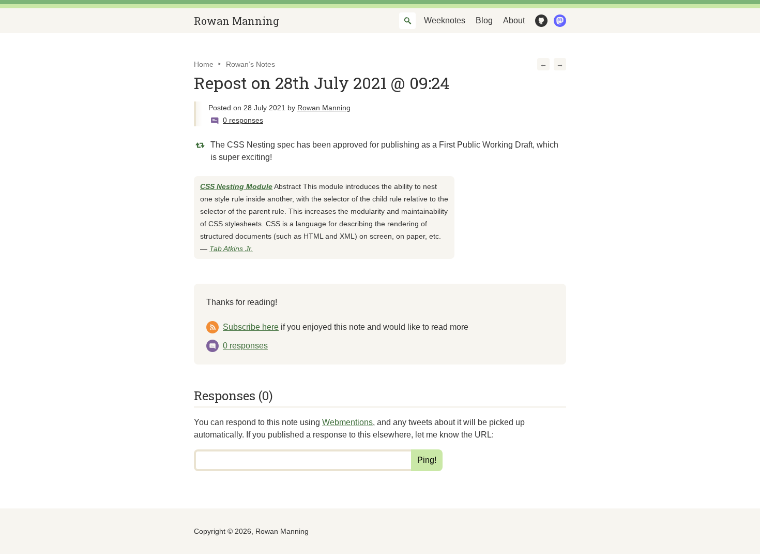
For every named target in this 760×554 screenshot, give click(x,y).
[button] (543, 64)
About (514, 20)
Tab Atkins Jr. (231, 248)
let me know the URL (453, 434)
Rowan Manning (236, 20)
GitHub (539, 20)
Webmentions (347, 422)
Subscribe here (251, 327)
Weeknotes (444, 20)
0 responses (243, 120)
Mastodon (558, 20)
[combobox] (407, 20)
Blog (484, 20)
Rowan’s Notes (250, 64)
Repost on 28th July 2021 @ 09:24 (321, 82)
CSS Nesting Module (236, 186)
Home (204, 64)
